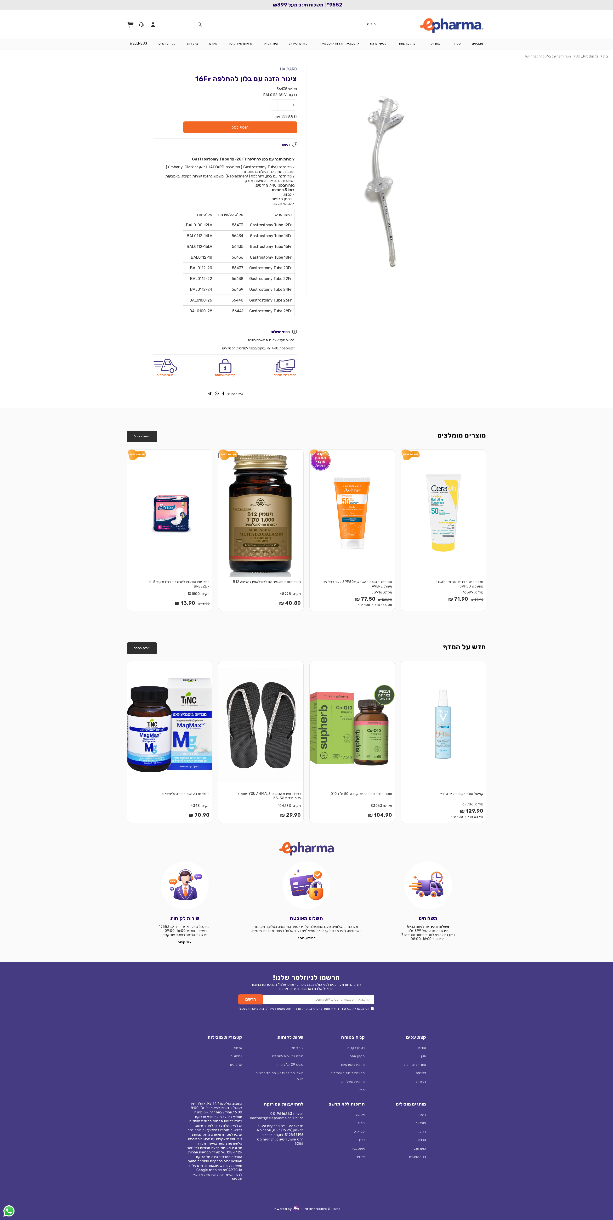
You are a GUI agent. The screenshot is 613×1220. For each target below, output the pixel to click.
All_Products (587, 56)
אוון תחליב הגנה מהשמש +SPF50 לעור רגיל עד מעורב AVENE (357, 584)
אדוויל (360, 1157)
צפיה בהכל (142, 436)
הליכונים (236, 1065)
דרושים (421, 1073)
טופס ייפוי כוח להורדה (288, 1056)
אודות (422, 1048)
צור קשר (297, 1048)
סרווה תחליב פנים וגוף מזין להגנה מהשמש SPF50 (459, 584)
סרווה (422, 1140)
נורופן (361, 1123)
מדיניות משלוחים (353, 1082)
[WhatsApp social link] (217, 394)
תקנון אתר (357, 1056)
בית (605, 56)
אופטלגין (358, 1148)
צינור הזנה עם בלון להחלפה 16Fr (548, 56)
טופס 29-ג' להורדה (289, 1065)
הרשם (250, 999)
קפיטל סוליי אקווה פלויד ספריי (461, 794)
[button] (477, 44)
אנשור (237, 1048)
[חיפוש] (199, 24)
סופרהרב (420, 1148)
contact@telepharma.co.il (272, 1118)
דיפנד (422, 1115)
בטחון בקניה (356, 1048)
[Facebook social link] (223, 394)
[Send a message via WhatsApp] (9, 1211)
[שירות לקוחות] (185, 885)
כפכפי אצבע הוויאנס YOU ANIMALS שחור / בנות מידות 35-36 (269, 796)
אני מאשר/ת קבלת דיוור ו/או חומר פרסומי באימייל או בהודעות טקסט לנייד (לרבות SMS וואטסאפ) (304, 1008)
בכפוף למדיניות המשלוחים (239, 348)
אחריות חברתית (415, 1065)
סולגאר (421, 1123)
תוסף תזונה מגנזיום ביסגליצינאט (186, 794)
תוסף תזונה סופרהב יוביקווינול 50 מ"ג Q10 (361, 794)
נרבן (362, 1140)
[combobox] (287, 24)
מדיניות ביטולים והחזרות (347, 1073)
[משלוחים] (428, 885)
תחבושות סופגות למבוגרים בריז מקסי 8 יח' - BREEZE (179, 584)
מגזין (361, 1090)
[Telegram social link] (209, 394)
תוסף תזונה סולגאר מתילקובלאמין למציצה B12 (267, 582)
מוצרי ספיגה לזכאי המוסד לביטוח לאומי (280, 1076)
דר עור (421, 1131)
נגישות (421, 1082)
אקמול (360, 1115)
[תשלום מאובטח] (306, 885)
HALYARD (288, 69)
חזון (423, 1056)
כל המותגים (417, 1157)
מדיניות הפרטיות (353, 1065)
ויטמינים (236, 1056)
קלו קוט (359, 1131)
